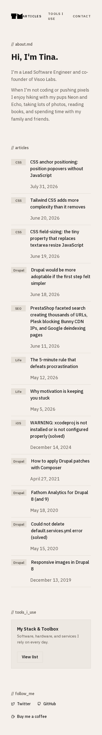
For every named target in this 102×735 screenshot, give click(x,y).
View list (30, 656)
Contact (82, 16)
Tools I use (55, 16)
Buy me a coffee (32, 716)
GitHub (49, 703)
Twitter (24, 703)
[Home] (17, 16)
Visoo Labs (44, 79)
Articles (32, 16)
